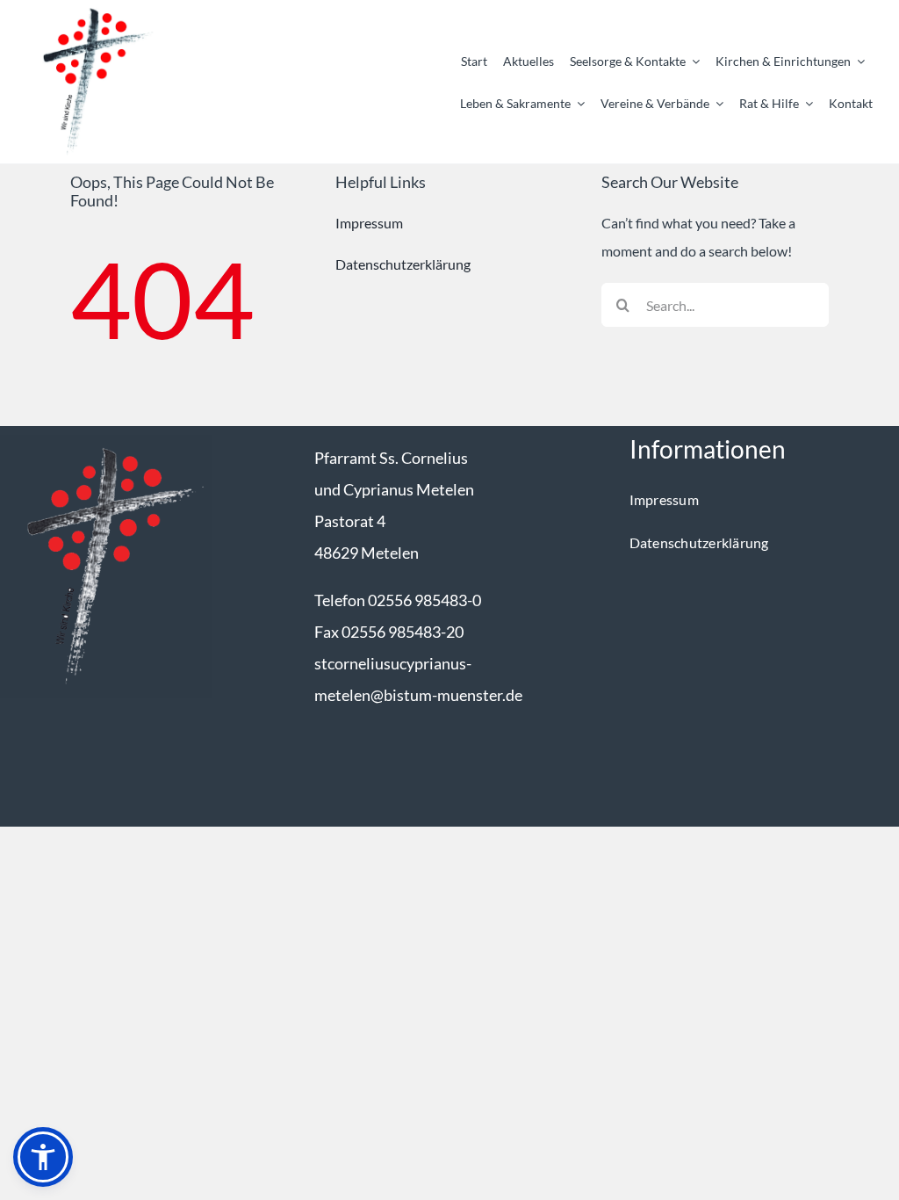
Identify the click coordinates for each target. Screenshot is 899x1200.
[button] (43, 1156)
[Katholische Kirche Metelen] (106, 441)
